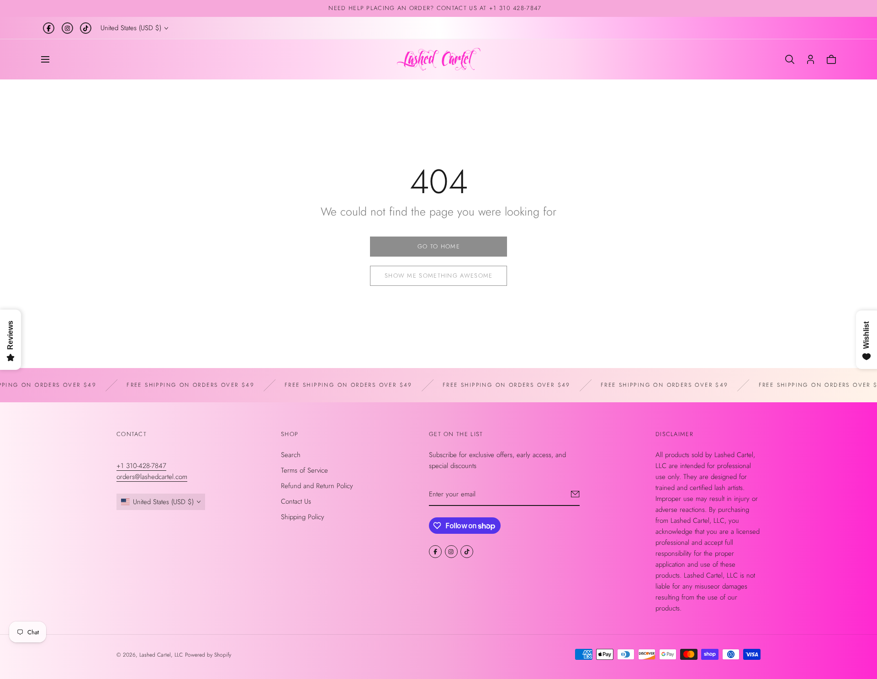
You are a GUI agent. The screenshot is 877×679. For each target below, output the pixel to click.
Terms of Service (304, 470)
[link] (438, 247)
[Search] (789, 59)
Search (291, 454)
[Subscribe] (575, 493)
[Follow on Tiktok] (85, 28)
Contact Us (296, 501)
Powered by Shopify (208, 655)
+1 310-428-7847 (141, 465)
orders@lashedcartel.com (151, 476)
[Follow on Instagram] (67, 28)
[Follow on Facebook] (48, 28)
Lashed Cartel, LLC (161, 655)
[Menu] (45, 59)
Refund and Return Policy (317, 485)
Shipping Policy (302, 516)
